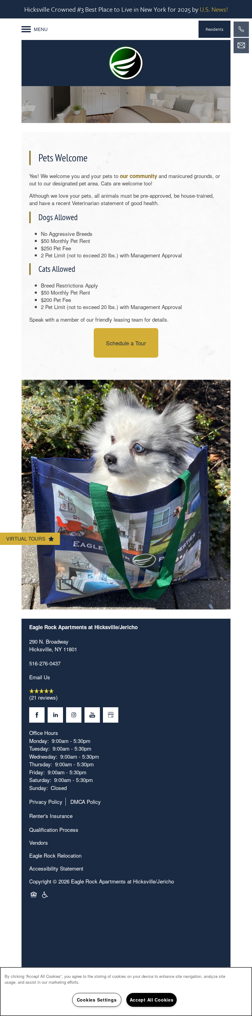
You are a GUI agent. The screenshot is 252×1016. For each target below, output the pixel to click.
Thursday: (40, 764)
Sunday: (38, 788)
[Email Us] (241, 45)
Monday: (39, 740)
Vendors (38, 842)
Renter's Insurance (51, 816)
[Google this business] (110, 715)
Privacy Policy (45, 801)
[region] (126, 991)
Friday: (37, 772)
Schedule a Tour (126, 343)
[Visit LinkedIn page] (55, 715)
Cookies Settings (97, 1000)
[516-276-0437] (241, 29)
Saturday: (40, 780)
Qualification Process (53, 829)
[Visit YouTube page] (92, 715)
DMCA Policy (85, 801)
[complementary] (227, 966)
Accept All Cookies (152, 1000)
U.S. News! (214, 9)
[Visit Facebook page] (37, 715)
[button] (214, 29)
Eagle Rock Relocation (55, 855)
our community (138, 176)
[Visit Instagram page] (73, 715)
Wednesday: (43, 756)
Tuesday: (39, 748)
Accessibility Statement (56, 868)
